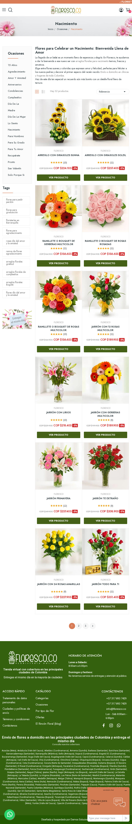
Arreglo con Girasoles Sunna (58, 155)
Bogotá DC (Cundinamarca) (112, 754)
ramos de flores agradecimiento (14, 252)
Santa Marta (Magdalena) (49, 791)
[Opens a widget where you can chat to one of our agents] (108, 804)
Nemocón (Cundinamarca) (59, 781)
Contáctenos (10, 726)
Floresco (58, 151)
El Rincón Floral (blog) (48, 724)
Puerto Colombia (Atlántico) (40, 788)
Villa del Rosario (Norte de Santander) (79, 800)
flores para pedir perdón (14, 201)
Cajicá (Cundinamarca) (93, 757)
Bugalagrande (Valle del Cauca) (66, 757)
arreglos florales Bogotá (14, 283)
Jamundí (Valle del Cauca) (101, 772)
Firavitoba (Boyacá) (99, 766)
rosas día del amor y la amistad (15, 242)
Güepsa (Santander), (17, 772)
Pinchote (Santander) (70, 785)
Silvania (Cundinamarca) (31, 794)
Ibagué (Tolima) (34, 772)
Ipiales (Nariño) (50, 772)
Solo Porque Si (16, 175)
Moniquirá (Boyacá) (83, 778)
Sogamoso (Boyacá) (78, 794)
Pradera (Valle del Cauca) (110, 785)
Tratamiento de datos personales (15, 700)
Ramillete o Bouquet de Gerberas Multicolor (58, 242)
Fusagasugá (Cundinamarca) (67, 769)
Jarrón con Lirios (58, 412)
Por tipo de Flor (45, 711)
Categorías (42, 698)
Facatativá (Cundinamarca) (76, 766)
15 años (12, 65)
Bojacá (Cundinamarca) (86, 754)
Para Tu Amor (15, 149)
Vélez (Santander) (28, 800)
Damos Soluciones (81, 819)
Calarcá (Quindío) (114, 757)
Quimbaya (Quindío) (63, 788)
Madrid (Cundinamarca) (103, 775)
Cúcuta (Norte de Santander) (57, 763)
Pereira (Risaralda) (25, 785)
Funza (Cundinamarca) (41, 769)
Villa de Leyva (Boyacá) (49, 800)
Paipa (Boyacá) (96, 781)
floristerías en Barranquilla (12, 221)
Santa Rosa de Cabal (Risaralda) (77, 791)
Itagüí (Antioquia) (66, 772)
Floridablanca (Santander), (17, 769)
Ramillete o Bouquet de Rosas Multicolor (58, 328)
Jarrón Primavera (58, 498)
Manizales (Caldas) (27, 778)
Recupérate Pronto (14, 159)
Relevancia (113, 92)
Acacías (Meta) (9, 750)
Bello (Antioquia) (66, 754)
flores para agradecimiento (14, 232)
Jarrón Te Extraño (105, 498)
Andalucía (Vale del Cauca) (30, 750)
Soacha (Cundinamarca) (55, 794)
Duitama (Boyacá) (106, 763)
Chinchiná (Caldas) (69, 760)
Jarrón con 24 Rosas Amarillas (58, 584)
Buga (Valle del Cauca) (39, 757)
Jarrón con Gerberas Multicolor (105, 414)
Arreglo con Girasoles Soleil (105, 155)
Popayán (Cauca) (89, 785)
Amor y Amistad (17, 78)
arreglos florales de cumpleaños (16, 273)
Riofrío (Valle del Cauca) (85, 788)
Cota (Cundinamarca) (33, 763)
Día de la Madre (13, 107)
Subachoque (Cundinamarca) (21, 797)
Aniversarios (14, 84)
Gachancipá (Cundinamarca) (95, 769)
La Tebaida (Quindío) (28, 775)
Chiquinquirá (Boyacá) (90, 760)
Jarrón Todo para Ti (105, 584)
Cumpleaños (14, 97)
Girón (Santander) (118, 769)
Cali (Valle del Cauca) (28, 760)
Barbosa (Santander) (98, 750)
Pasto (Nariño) (8, 785)
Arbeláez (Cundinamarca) (56, 750)
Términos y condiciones (16, 719)
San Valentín (14, 168)
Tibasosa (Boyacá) (45, 797)
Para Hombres (16, 136)
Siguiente (92, 626)
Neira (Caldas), (26, 781)
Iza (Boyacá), (81, 772)
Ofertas (40, 717)
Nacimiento (14, 130)
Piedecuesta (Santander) (47, 785)
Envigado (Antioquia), (52, 766)
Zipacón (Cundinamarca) (68, 803)
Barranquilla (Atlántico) (47, 754)
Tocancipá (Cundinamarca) (67, 797)
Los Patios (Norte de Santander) (76, 775)
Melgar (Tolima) (65, 778)
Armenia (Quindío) (78, 750)
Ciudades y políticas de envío (16, 711)
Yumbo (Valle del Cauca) (44, 803)
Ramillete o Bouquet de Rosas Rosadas (105, 242)
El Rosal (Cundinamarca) (29, 766)
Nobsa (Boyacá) (80, 781)
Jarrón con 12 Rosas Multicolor (105, 328)
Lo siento (13, 123)
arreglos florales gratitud (14, 263)
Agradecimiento (16, 72)
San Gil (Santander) (26, 791)
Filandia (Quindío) (117, 766)
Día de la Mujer (17, 117)
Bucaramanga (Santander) (14, 757)
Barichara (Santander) (119, 750)
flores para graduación (12, 211)
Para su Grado (16, 142)
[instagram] (111, 725)
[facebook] (104, 725)
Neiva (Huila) (40, 781)
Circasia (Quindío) (110, 760)
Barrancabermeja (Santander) (20, 754)
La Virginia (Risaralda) (49, 775)
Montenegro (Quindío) (103, 778)
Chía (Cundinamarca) (49, 760)
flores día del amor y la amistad (15, 294)
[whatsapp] (119, 725)
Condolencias (15, 91)
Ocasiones (16, 54)
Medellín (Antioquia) (47, 778)
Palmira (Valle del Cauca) (117, 781)
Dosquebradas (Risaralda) (84, 763)
